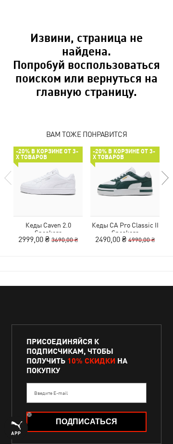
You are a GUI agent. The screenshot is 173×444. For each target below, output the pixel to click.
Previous (8, 178)
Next (164, 178)
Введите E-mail (51, 393)
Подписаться (86, 421)
